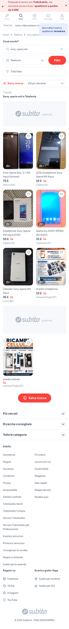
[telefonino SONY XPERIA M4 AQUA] (51, 217)
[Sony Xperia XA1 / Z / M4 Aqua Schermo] (18, 159)
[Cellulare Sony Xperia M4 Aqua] (18, 275)
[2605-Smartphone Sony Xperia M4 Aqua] (51, 159)
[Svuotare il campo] (61, 49)
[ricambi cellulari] (18, 363)
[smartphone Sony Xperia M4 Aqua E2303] (18, 217)
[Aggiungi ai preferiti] (28, 136)
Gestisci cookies (12, 496)
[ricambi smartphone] (51, 275)
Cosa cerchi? (11, 41)
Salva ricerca (15, 83)
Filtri (57, 60)
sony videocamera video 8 (29, 25)
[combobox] (34, 49)
